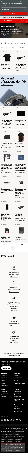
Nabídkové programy (6, 398)
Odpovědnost (4, 377)
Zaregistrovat (6, 368)
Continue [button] (14, 13)
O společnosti (4, 375)
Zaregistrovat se (14, 292)
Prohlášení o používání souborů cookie (13, 441)
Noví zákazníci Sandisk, (12, 17)
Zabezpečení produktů (19, 398)
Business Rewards (5, 394)
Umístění (3, 382)
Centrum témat (4, 391)
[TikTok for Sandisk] (8, 420)
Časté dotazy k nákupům (19, 383)
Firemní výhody (4, 393)
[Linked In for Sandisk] (14, 420)
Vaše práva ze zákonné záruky (19, 400)
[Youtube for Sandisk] (17, 420)
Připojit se (14, 310)
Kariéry (3, 383)
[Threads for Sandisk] (20, 420)
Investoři (3, 378)
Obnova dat (3, 396)
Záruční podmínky (18, 393)
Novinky (3, 380)
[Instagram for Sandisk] (2, 420)
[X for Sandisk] (11, 420)
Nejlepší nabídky (17, 378)
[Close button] (25, 2)
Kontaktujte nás (4, 385)
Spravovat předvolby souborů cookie (13, 444)
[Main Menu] (2, 21)
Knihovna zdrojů (17, 396)
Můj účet (16, 375)
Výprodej (16, 380)
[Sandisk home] (8, 21)
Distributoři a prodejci (19, 382)
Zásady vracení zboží (18, 394)
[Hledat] (26, 20)
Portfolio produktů (18, 377)
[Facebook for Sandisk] (5, 420)
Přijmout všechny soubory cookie (13, 450)
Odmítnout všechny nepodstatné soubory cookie (13, 447)
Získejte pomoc (17, 391)
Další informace (14, 277)
